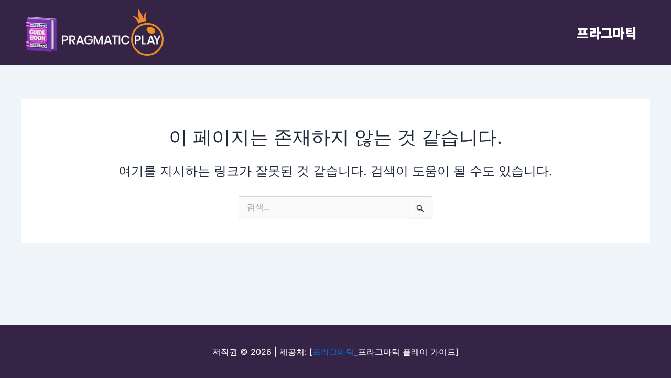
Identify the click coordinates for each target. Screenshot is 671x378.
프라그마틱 (607, 32)
